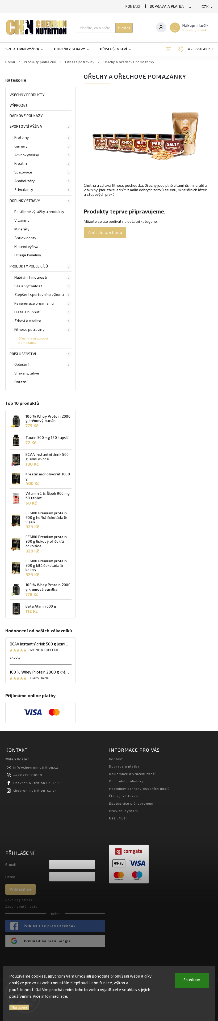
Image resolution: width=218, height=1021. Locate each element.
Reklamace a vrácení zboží (132, 774)
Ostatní (20, 382)
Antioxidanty (25, 237)
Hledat (124, 28)
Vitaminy (21, 220)
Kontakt (133, 6)
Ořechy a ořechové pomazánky (33, 340)
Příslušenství (23, 353)
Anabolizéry (24, 181)
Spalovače (23, 172)
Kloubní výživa (26, 246)
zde (63, 996)
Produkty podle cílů (29, 266)
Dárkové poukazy (26, 115)
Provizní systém (123, 811)
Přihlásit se (20, 889)
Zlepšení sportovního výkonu (39, 294)
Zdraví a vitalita (27, 320)
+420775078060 (27, 775)
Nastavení (19, 1007)
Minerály (21, 229)
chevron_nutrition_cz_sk (35, 790)
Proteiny (21, 137)
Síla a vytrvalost (28, 286)
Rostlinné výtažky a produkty (39, 211)
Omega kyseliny (27, 255)
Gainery (20, 146)
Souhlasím (191, 980)
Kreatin (20, 163)
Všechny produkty (27, 94)
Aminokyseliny (26, 155)
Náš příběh (118, 818)
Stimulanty (23, 189)
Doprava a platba (167, 6)
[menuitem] (27, 49)
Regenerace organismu (34, 303)
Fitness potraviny (29, 329)
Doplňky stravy (25, 200)
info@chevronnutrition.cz (35, 767)
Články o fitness (123, 796)
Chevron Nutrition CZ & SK (36, 783)
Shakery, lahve (26, 373)
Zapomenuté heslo (21, 906)
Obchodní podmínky (126, 781)
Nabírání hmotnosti (30, 277)
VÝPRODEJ (18, 105)
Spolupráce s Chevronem (131, 803)
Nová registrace (19, 900)
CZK (205, 7)
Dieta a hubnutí (27, 312)
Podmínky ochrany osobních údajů (139, 788)
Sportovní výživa (26, 126)
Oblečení (21, 364)
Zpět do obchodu (105, 232)
